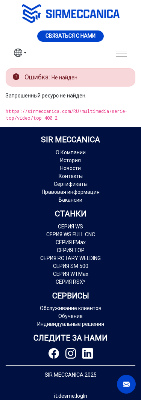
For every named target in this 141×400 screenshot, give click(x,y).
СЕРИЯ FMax (71, 242)
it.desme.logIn (70, 396)
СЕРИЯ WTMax (70, 274)
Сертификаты (71, 184)
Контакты (71, 176)
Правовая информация (71, 192)
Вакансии (70, 200)
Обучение (70, 316)
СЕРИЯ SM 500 (70, 266)
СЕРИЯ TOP (71, 250)
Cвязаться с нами (70, 36)
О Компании (71, 152)
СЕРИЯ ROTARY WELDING (70, 258)
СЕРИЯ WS (70, 227)
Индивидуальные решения (70, 324)
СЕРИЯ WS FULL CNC (70, 234)
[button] (20, 53)
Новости (70, 168)
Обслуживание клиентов (71, 308)
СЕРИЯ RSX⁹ (70, 282)
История (70, 160)
